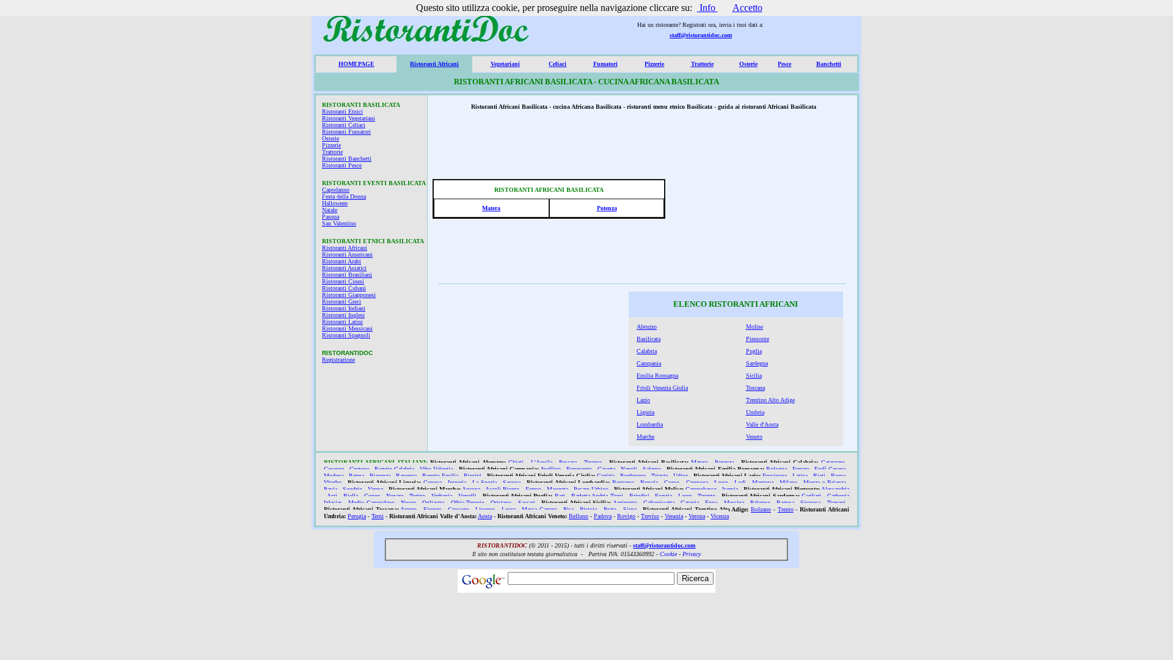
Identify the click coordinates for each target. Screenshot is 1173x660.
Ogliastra (433, 502)
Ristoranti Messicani (347, 328)
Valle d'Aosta (762, 424)
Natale (329, 210)
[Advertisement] (762, 202)
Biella (350, 496)
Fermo (533, 489)
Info (707, 7)
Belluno (578, 516)
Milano (788, 482)
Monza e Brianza (824, 482)
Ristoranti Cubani (344, 288)
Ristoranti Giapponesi (349, 295)
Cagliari (811, 496)
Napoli (629, 469)
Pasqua (330, 216)
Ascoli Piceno (502, 489)
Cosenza (334, 469)
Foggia (663, 496)
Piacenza (380, 475)
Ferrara (800, 469)
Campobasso (701, 489)
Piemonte (757, 339)
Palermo (760, 502)
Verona (697, 516)
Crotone (359, 469)
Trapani (836, 502)
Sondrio (352, 489)
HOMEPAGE (356, 64)
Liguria (645, 412)
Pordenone (633, 475)
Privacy (691, 554)
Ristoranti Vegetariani (348, 118)
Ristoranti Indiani (343, 308)
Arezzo (408, 509)
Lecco (721, 482)
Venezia (674, 516)
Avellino (550, 469)
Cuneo (372, 496)
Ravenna (406, 475)
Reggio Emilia (440, 475)
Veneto (754, 436)
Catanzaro (833, 462)
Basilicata (648, 339)
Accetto (747, 7)
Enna (711, 502)
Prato (610, 509)
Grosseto (458, 509)
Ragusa (785, 502)
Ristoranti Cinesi (343, 281)
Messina (734, 502)
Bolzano (761, 509)
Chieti (516, 462)
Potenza (607, 208)
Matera (491, 208)
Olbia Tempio (468, 502)
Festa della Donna (344, 196)
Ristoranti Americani (347, 254)
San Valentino (339, 223)
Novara (394, 496)
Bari (560, 496)
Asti (332, 496)
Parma (356, 475)
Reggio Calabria (394, 469)
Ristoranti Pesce (342, 165)
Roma (838, 475)
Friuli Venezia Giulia (662, 387)
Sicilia (754, 375)
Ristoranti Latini (342, 321)
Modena (333, 475)
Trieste (659, 475)
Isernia (730, 489)
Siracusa (810, 502)
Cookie (668, 554)
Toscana (755, 387)
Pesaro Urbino (591, 489)
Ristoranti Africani (434, 64)
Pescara (568, 462)
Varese (375, 489)
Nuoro (408, 502)
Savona (512, 482)
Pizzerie (654, 64)
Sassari (526, 502)
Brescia (649, 482)
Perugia (357, 516)
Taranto (706, 496)
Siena (630, 509)
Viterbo (333, 482)
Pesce (784, 64)
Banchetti (828, 64)
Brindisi (639, 496)
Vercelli (467, 496)
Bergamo (623, 482)
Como (671, 482)
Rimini (472, 475)
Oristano (501, 502)
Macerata (557, 489)
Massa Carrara (539, 509)
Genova (432, 482)
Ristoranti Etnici (342, 111)
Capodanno (335, 189)
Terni (377, 516)
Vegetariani (505, 64)
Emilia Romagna (657, 375)
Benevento (579, 469)
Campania (649, 363)
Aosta (485, 516)
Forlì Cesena (830, 469)
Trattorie (702, 64)
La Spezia (484, 482)
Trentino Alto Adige (770, 400)
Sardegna (757, 363)
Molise (754, 326)
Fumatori (605, 64)
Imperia (457, 482)
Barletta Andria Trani (597, 496)
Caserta (606, 469)
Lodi (740, 482)
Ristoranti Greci (341, 301)
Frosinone (774, 475)
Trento (786, 509)
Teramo (593, 462)
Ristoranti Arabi (341, 261)
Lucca (509, 509)
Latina (800, 475)
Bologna (776, 469)
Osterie (748, 64)
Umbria (755, 412)
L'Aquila (541, 462)
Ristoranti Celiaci (343, 125)
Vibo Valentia (436, 469)
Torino (417, 496)
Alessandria (835, 489)
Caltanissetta (658, 502)
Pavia (330, 489)
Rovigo (626, 516)
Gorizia (606, 475)
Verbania (441, 496)
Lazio (643, 400)
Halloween (335, 203)
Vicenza (720, 516)
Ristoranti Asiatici (344, 268)
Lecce (685, 496)
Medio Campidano (371, 502)
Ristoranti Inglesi (343, 315)
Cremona (697, 482)
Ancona (471, 489)
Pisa (568, 509)
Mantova (762, 482)
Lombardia (650, 424)
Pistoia (588, 509)
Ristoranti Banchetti (346, 158)
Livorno (485, 509)
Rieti (819, 475)
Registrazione (338, 359)
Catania (690, 502)
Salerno (652, 469)
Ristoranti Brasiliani (347, 274)
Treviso (650, 516)
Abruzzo (647, 326)
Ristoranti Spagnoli (346, 335)
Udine (680, 475)
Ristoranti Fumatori (346, 131)
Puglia (754, 351)
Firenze (432, 509)
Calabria (647, 351)
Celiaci (557, 64)
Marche (645, 436)
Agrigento (625, 502)
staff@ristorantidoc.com (701, 35)
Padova (603, 516)
